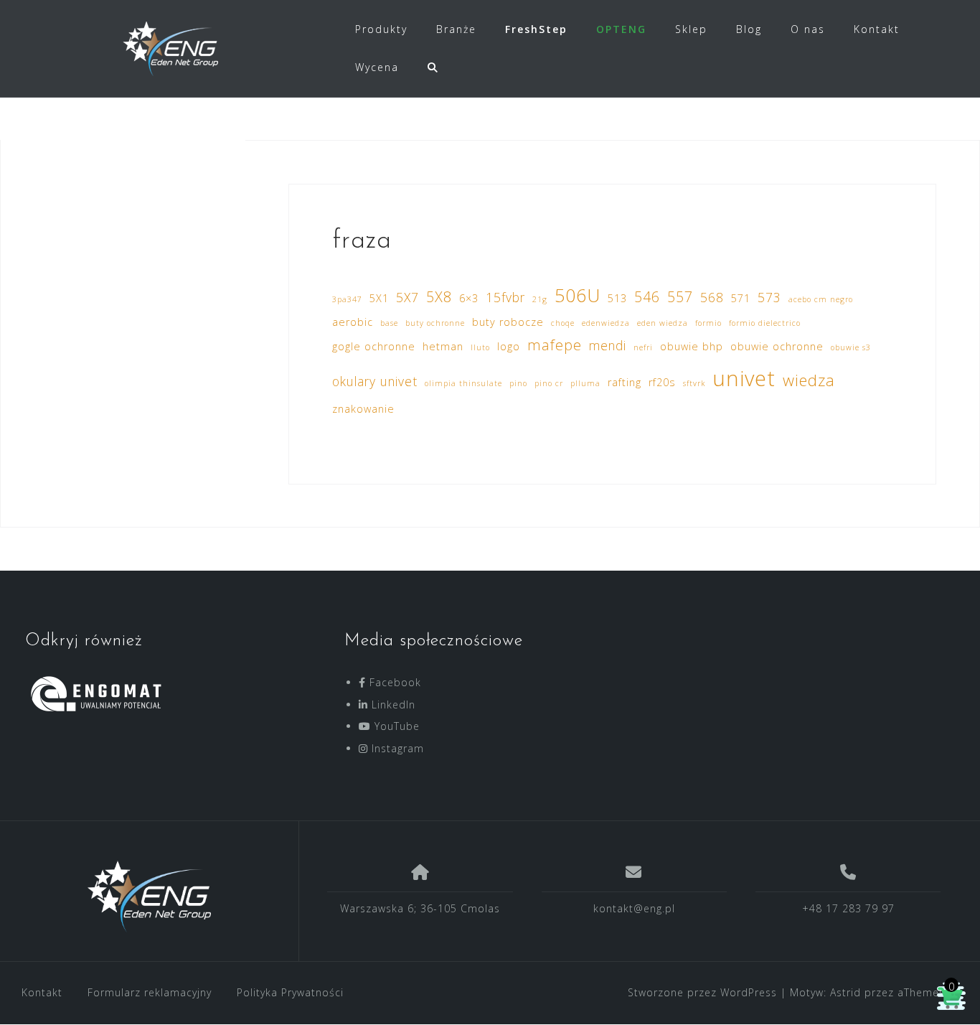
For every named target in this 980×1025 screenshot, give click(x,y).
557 (680, 296)
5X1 (379, 298)
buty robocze (508, 322)
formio (708, 323)
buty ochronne (435, 323)
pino (518, 383)
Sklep (691, 29)
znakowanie (363, 409)
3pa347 (347, 299)
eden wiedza (662, 323)
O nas (808, 29)
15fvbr (505, 297)
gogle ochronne (373, 346)
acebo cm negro (820, 299)
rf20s (662, 382)
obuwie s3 (851, 347)
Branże (456, 29)
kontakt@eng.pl (634, 908)
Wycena (377, 67)
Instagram (396, 748)
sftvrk (694, 383)
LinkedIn (391, 704)
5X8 (439, 296)
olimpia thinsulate (463, 383)
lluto (480, 347)
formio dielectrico (765, 323)
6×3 (469, 298)
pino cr (548, 383)
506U (577, 295)
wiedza (809, 379)
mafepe (554, 345)
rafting (624, 382)
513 (617, 298)
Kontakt (877, 29)
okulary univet (375, 381)
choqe (563, 323)
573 (769, 297)
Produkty (381, 29)
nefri (643, 347)
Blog (749, 29)
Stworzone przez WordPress (702, 992)
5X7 (407, 297)
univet (744, 378)
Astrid (845, 992)
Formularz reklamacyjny (150, 992)
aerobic (352, 322)
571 (740, 298)
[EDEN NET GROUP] (149, 896)
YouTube (395, 726)
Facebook (393, 682)
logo (508, 346)
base (389, 323)
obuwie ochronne (777, 346)
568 (712, 297)
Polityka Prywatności (290, 992)
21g (539, 299)
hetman (443, 346)
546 (647, 296)
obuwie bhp (691, 346)
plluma (585, 383)
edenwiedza (606, 323)
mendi (607, 345)
